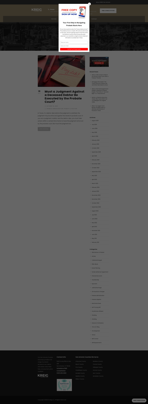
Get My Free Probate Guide (74, 49)
